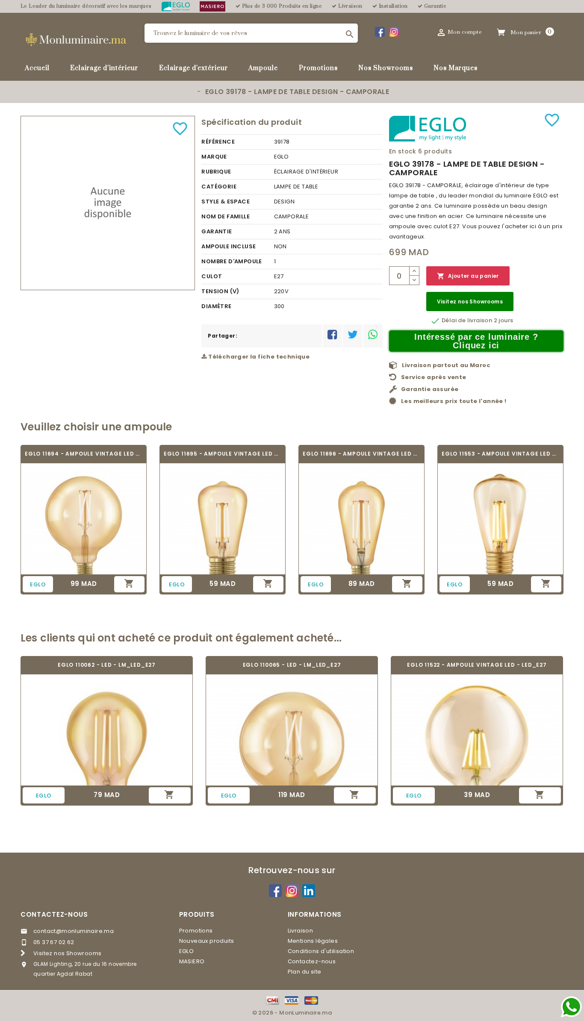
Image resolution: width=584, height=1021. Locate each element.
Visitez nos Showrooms (470, 301)
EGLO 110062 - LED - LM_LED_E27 (107, 664)
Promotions (318, 68)
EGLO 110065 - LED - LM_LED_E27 (292, 664)
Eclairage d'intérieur (104, 68)
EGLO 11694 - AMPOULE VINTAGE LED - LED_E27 (83, 453)
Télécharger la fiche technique (258, 357)
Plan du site (304, 972)
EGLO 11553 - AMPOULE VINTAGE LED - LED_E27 (500, 453)
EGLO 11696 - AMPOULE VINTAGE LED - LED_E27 (361, 453)
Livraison (300, 931)
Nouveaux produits (206, 941)
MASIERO (192, 961)
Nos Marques (456, 68)
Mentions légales (313, 941)
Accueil (37, 68)
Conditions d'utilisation (321, 951)
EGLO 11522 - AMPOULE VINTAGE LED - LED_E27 (477, 664)
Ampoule (263, 68)
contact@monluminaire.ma (73, 931)
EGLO (186, 951)
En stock (402, 151)
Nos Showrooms (385, 68)
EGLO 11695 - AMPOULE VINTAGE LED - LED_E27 (222, 453)
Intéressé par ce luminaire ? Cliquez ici (476, 341)
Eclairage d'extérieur (193, 68)
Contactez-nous (54, 914)
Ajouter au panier (468, 276)
